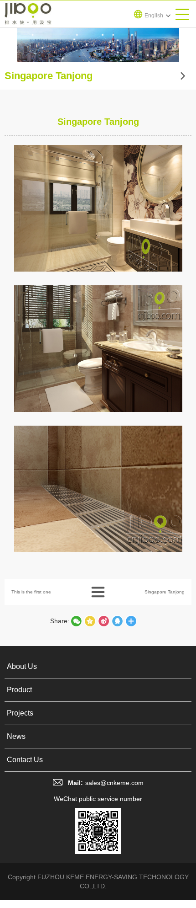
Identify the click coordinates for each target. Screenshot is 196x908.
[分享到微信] (76, 621)
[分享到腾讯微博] (90, 621)
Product (19, 690)
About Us (22, 666)
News (16, 736)
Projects (20, 713)
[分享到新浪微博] (103, 621)
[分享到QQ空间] (117, 621)
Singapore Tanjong (164, 591)
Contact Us (25, 760)
